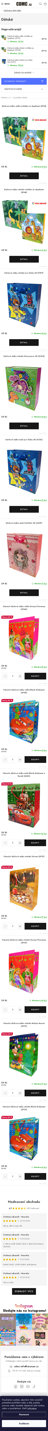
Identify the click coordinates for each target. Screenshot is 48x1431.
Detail (24, 175)
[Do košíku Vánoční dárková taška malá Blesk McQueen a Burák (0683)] (35, 842)
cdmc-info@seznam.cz (26, 1366)
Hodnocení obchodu (24, 1201)
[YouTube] (27, 1386)
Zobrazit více (24, 1291)
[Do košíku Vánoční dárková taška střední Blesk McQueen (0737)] (35, 1176)
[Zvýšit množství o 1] (20, 676)
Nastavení (24, 1414)
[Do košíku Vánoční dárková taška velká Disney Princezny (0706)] (35, 676)
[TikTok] (34, 1386)
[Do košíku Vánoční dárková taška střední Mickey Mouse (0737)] (35, 1093)
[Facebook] (15, 1386)
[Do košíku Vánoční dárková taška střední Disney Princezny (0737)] (35, 1009)
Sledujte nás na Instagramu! (24, 1310)
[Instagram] (21, 1386)
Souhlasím (24, 1423)
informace (31, 1408)
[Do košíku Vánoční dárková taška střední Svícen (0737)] (35, 926)
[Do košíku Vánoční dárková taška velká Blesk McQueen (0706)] (35, 759)
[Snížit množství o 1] (5, 676)
